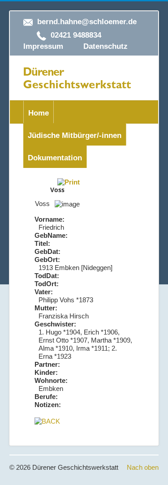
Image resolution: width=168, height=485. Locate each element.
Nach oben (143, 467)
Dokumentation (55, 158)
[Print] (68, 181)
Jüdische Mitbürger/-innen (74, 135)
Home (38, 113)
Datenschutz (105, 46)
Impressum (43, 46)
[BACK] (47, 421)
